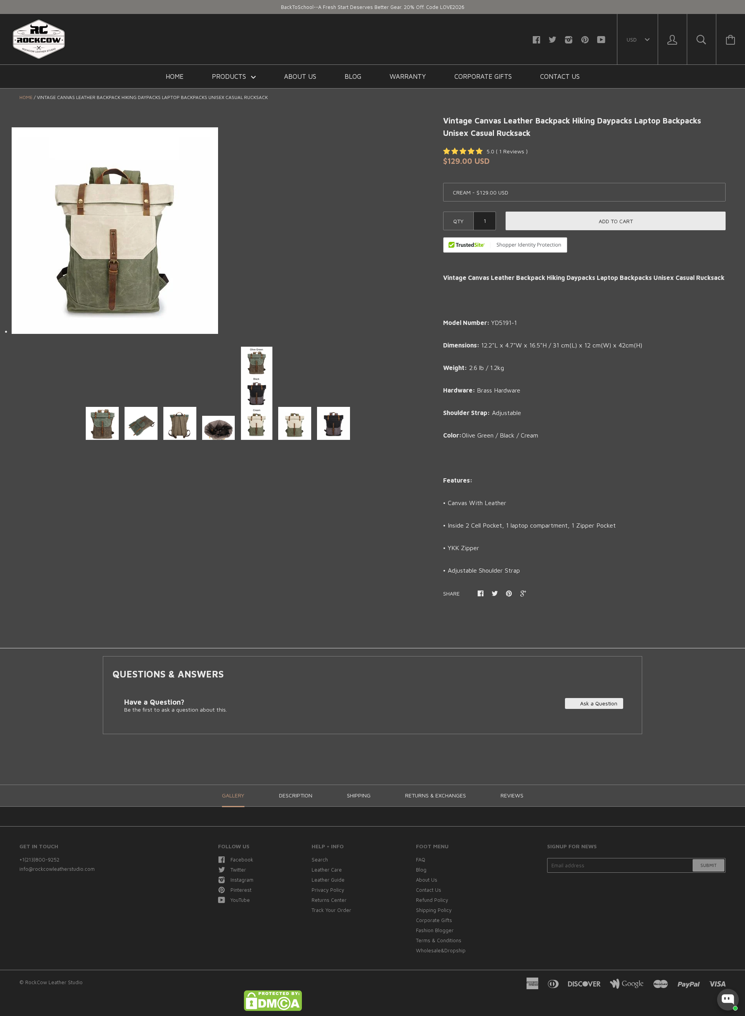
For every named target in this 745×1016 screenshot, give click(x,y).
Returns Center (329, 900)
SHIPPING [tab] (359, 795)
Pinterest (240, 890)
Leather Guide (328, 880)
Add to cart (616, 221)
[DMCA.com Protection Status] (273, 1009)
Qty (458, 221)
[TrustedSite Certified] (505, 245)
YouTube (240, 900)
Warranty (408, 76)
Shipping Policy (434, 910)
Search (320, 859)
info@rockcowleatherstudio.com (57, 869)
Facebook (241, 859)
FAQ (420, 859)
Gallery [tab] (233, 795)
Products (230, 76)
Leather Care (327, 870)
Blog (353, 76)
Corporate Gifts (483, 76)
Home (175, 76)
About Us (300, 76)
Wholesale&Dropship (441, 950)
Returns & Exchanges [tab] (435, 795)
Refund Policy (432, 900)
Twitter (238, 870)
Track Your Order (331, 910)
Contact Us (560, 76)
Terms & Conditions (438, 940)
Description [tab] (295, 795)
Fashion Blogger (435, 930)
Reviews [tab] (512, 795)
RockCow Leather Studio (54, 982)
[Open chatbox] (728, 1000)
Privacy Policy (328, 890)
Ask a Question (598, 703)
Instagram (241, 880)
